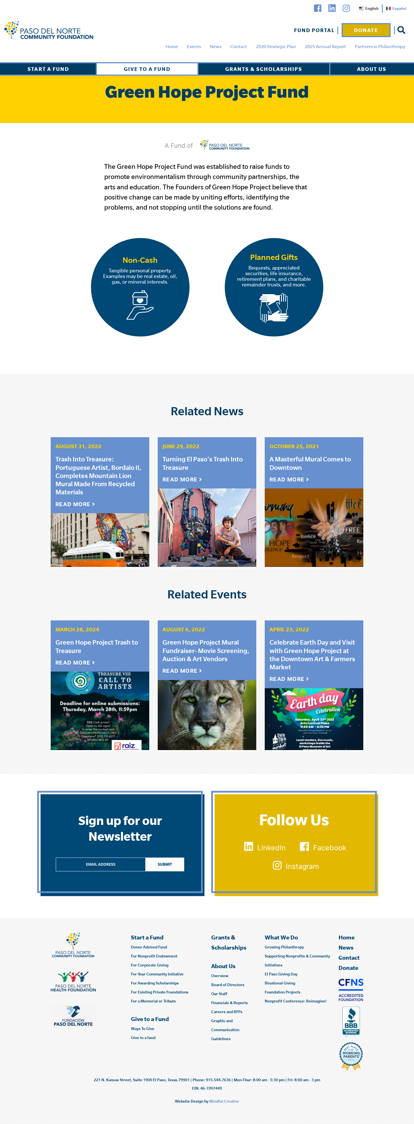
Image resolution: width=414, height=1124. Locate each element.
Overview (219, 975)
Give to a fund (143, 1037)
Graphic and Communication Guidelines (225, 1029)
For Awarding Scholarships (155, 983)
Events (194, 46)
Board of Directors (227, 984)
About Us (371, 69)
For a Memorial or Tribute (153, 1001)
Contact (238, 46)
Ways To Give (142, 1028)
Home (172, 46)
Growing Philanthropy (284, 947)
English (372, 8)
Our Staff (219, 993)
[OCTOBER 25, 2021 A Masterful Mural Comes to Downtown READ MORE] (314, 526)
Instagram (302, 866)
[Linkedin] (332, 8)
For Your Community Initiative (157, 974)
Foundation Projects (283, 992)
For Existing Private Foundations (159, 992)
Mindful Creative (224, 1101)
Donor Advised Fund (149, 947)
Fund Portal (314, 30)
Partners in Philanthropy (380, 46)
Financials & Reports (229, 1002)
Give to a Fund (147, 69)
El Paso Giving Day (281, 974)
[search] (401, 30)
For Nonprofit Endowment (154, 956)
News (215, 46)
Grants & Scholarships (263, 69)
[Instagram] (346, 8)
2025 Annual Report (325, 46)
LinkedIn (271, 847)
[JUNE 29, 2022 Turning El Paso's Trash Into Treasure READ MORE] (207, 526)
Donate (366, 30)
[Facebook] (317, 8)
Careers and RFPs (226, 1011)
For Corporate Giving (149, 965)
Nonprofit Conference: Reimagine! (296, 1001)
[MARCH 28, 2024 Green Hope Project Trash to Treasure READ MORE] (100, 709)
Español (399, 8)
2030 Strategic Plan (276, 46)
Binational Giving (280, 983)
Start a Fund (48, 69)
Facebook (329, 847)
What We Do (281, 937)
